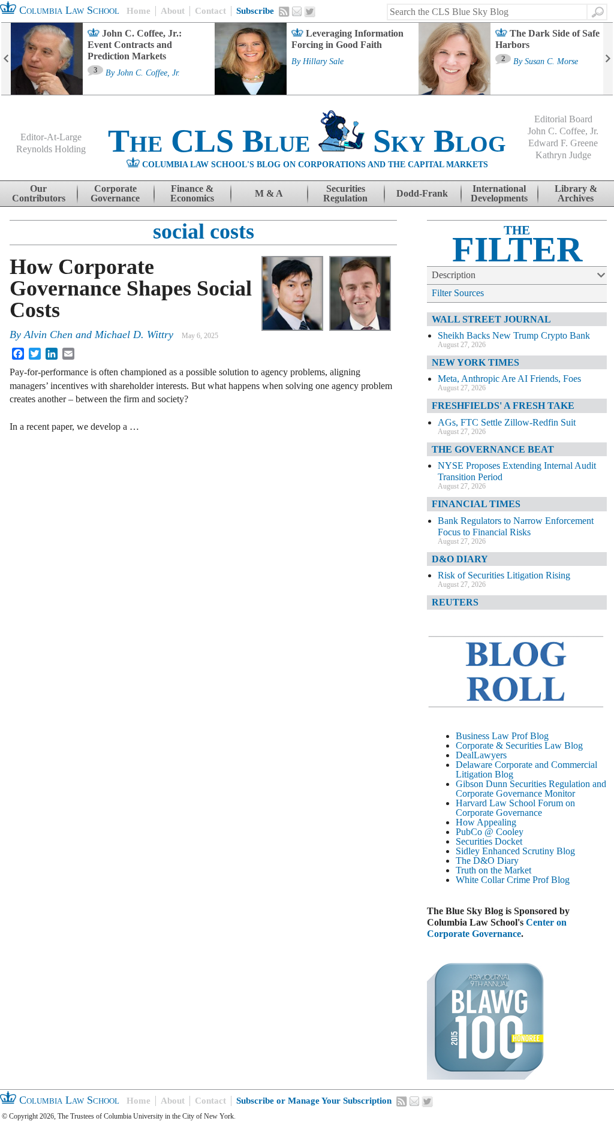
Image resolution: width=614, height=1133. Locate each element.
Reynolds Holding (51, 149)
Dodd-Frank (422, 193)
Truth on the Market (493, 870)
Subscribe (255, 11)
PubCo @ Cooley (489, 832)
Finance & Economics (192, 193)
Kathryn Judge (563, 155)
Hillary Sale (323, 62)
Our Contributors (38, 193)
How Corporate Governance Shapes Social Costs (131, 288)
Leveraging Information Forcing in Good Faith (347, 39)
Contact (210, 11)
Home (139, 11)
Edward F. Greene (563, 143)
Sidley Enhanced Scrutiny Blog (515, 851)
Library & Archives (576, 193)
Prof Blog (551, 880)
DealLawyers (481, 755)
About (173, 11)
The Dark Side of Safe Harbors (547, 39)
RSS (284, 11)
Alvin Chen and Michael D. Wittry (98, 334)
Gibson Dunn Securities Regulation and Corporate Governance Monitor (531, 788)
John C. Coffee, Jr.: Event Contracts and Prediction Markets (135, 44)
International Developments (499, 193)
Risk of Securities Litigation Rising (504, 575)
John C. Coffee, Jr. (148, 73)
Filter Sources (458, 293)
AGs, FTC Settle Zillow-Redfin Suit (507, 422)
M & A (269, 193)
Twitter (310, 12)
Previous (6, 59)
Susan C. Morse (551, 62)
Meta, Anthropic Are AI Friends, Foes (509, 378)
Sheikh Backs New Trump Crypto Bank (514, 335)
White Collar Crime (493, 880)
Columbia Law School (67, 10)
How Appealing (486, 822)
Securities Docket (489, 841)
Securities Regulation (345, 193)
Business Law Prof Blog (502, 736)
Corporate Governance (115, 193)
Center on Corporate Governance (497, 928)
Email (297, 11)
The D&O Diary (487, 860)
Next (608, 59)
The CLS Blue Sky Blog (307, 141)
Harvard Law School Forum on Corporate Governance (515, 808)
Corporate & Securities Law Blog (519, 745)
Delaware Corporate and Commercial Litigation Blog (526, 769)
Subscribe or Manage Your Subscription (314, 1100)
